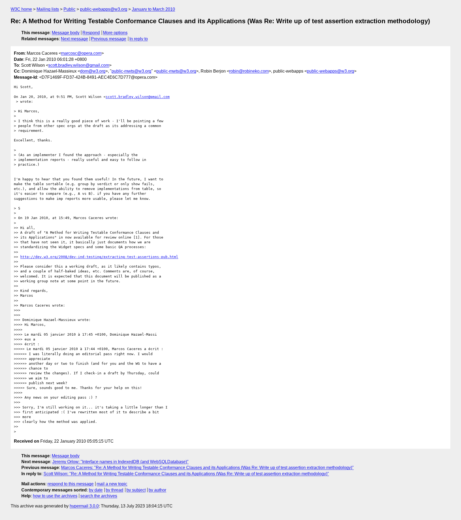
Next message (74, 39)
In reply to (138, 39)
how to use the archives (55, 496)
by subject (136, 490)
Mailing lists (48, 9)
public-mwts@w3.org (131, 71)
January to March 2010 (153, 9)
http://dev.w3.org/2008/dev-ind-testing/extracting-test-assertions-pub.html (99, 257)
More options (115, 32)
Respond (91, 32)
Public (69, 9)
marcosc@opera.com (81, 53)
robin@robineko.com (249, 71)
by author (157, 490)
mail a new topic (112, 484)
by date (96, 490)
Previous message (108, 39)
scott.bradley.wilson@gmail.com (78, 65)
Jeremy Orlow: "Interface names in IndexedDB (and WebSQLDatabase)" (120, 461)
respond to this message (70, 484)
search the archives (98, 496)
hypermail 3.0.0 (84, 506)
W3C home (21, 9)
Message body (66, 32)
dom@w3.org (92, 71)
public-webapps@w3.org (103, 9)
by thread (114, 490)
